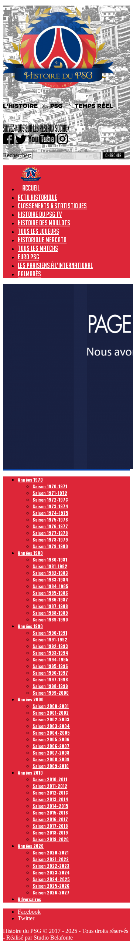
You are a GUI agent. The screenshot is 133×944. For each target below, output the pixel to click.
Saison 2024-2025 (51, 879)
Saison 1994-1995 (50, 659)
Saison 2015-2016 (50, 812)
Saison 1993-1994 (50, 653)
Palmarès (29, 274)
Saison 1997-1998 (50, 679)
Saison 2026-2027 (51, 892)
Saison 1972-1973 (50, 499)
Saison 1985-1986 (50, 593)
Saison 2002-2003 (51, 719)
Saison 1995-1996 (50, 666)
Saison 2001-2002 (51, 712)
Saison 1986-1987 (50, 599)
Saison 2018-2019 (50, 832)
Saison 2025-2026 (51, 886)
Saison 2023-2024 (51, 872)
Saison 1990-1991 (50, 633)
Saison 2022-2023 (51, 866)
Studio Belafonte (53, 937)
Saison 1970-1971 (50, 486)
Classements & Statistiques (52, 206)
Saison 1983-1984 (50, 579)
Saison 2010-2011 (50, 779)
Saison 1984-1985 (50, 586)
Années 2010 (30, 772)
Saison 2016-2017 (50, 819)
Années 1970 (30, 479)
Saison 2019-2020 (51, 839)
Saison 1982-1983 (50, 573)
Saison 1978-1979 (50, 539)
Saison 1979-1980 (50, 546)
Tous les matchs (38, 248)
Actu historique (37, 197)
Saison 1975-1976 (50, 519)
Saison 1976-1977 (50, 526)
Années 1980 (30, 553)
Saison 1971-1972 (50, 493)
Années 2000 (31, 699)
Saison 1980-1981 (50, 559)
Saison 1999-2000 (51, 693)
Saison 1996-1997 (50, 673)
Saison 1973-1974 (50, 506)
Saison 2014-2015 (50, 806)
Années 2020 (31, 846)
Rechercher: (17, 155)
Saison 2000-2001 (51, 706)
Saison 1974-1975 (50, 513)
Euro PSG (28, 257)
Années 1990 (30, 626)
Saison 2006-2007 (51, 746)
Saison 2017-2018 (50, 826)
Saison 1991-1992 (50, 639)
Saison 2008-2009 (51, 759)
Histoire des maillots (44, 223)
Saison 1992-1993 (50, 646)
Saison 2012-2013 (50, 792)
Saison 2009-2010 (51, 766)
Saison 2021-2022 (51, 859)
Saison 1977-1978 (50, 533)
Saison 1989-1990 (50, 619)
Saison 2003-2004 (51, 726)
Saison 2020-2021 (51, 852)
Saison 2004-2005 (51, 732)
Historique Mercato (42, 240)
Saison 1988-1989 (50, 613)
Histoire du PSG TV (40, 214)
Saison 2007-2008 (51, 752)
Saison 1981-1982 (50, 566)
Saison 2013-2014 (50, 799)
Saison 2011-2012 (50, 786)
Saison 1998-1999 (50, 686)
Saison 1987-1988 (50, 606)
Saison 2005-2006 (51, 739)
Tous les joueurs (38, 231)
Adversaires (29, 899)
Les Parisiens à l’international (55, 265)
